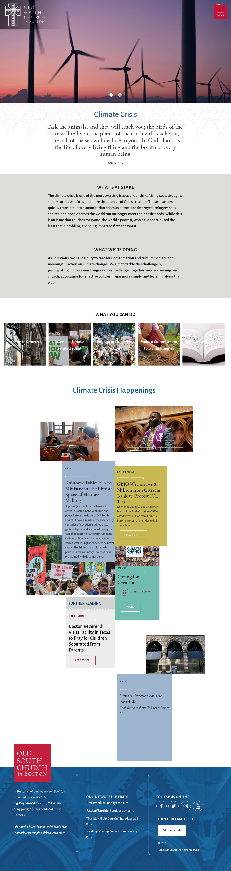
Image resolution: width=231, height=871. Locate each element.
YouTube (198, 806)
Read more (82, 660)
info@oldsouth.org (47, 809)
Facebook (161, 806)
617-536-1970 (22, 809)
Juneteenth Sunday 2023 (155, 454)
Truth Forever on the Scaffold (141, 699)
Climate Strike (67, 571)
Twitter (173, 806)
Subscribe (172, 830)
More (130, 606)
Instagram (186, 806)
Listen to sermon (141, 592)
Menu (220, 11)
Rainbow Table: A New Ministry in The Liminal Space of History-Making (89, 491)
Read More (133, 535)
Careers (19, 815)
